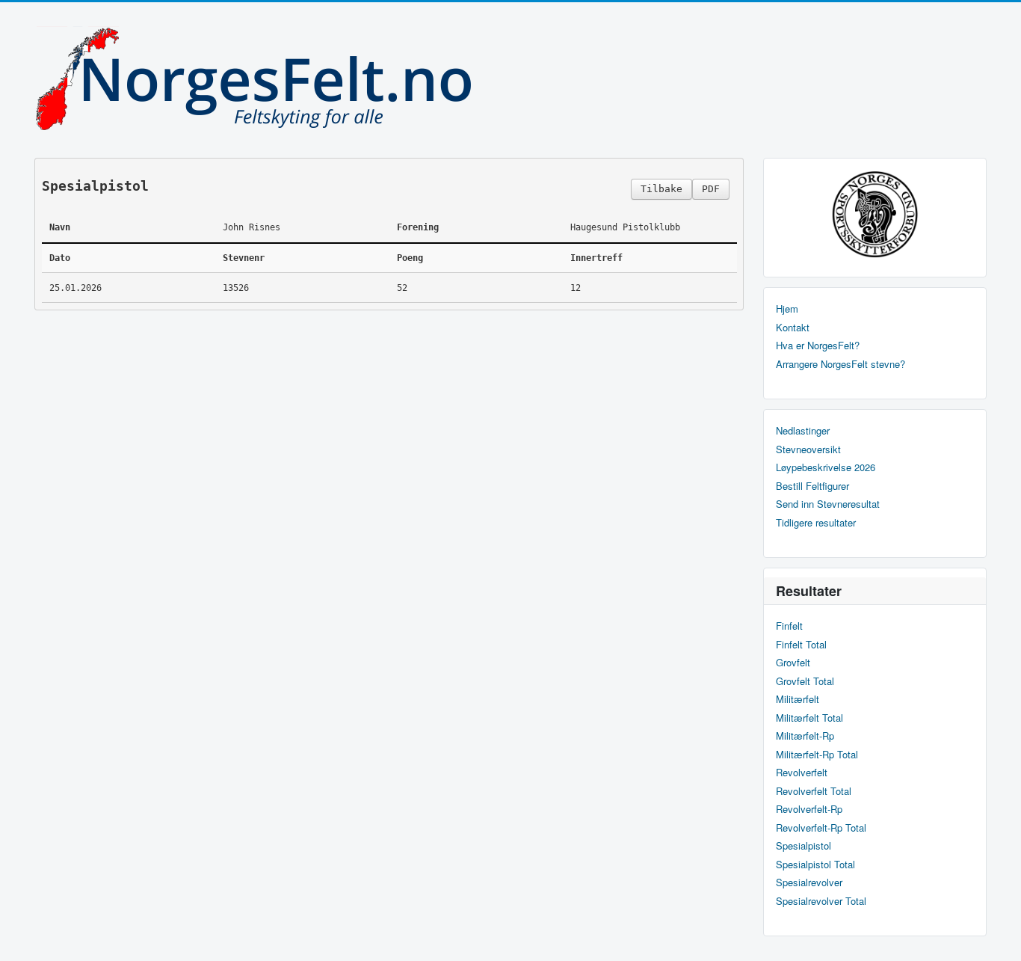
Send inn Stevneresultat (828, 504)
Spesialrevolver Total (821, 901)
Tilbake (661, 188)
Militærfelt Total (809, 718)
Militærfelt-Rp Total (817, 754)
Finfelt (789, 626)
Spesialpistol (803, 846)
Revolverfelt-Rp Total (821, 828)
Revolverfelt (801, 772)
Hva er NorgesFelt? (818, 345)
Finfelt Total (801, 644)
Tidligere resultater (816, 522)
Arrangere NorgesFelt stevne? (840, 364)
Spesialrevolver (809, 882)
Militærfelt (797, 699)
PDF (711, 188)
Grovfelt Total (805, 681)
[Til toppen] (997, 936)
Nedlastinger (803, 430)
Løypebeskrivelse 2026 (825, 467)
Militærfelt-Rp (805, 736)
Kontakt (792, 327)
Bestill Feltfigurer (812, 486)
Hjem (787, 309)
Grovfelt (793, 662)
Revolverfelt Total (813, 791)
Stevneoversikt (808, 449)
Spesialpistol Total (815, 864)
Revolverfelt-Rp (809, 809)
